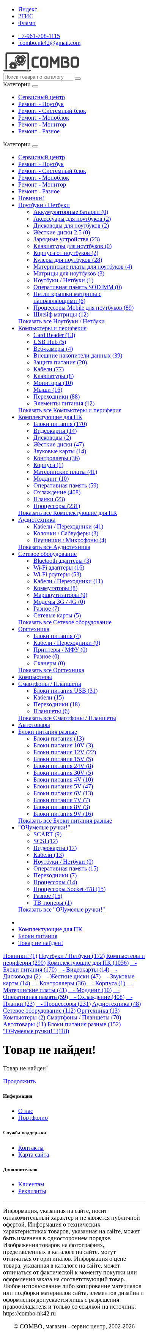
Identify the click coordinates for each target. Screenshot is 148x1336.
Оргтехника (33, 629)
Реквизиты (32, 1191)
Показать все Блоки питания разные (65, 820)
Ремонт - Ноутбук (41, 104)
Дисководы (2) (52, 437)
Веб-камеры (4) (53, 348)
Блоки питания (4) (57, 636)
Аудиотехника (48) (116, 1003)
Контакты (31, 1147)
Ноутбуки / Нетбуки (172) (72, 956)
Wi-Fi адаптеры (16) (58, 567)
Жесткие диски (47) (58, 444)
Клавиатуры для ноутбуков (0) (72, 246)
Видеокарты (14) (55, 430)
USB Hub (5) (49, 342)
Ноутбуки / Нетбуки (44, 205)
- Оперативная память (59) (61, 993)
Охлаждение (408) (56, 492)
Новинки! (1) (20, 956)
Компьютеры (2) (24, 1017)
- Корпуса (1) (106, 983)
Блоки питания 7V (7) (61, 800)
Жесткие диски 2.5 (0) (61, 232)
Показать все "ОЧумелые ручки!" (61, 909)
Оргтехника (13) (98, 1010)
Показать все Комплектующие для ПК (67, 513)
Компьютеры (35, 677)
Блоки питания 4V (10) (63, 779)
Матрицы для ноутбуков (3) (68, 273)
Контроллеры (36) (56, 458)
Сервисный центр (41, 97)
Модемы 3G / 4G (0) (59, 601)
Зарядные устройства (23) (66, 239)
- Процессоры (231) (63, 1003)
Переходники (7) (55, 875)
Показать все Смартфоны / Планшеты (67, 718)
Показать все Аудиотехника (54, 547)
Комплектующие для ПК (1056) (88, 962)
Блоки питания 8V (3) (61, 807)
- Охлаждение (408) (96, 997)
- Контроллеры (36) (58, 983)
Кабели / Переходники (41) (68, 526)
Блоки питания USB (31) (65, 690)
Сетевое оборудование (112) (39, 1010)
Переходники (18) (56, 704)
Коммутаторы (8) (55, 588)
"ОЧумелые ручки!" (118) (36, 1031)
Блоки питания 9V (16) (63, 813)
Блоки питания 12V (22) (64, 752)
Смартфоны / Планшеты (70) (84, 1017)
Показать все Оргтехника (51, 670)
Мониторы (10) (53, 383)
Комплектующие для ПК (50, 417)
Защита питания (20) (60, 362)
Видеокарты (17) (55, 848)
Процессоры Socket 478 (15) (69, 889)
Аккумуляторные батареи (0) (70, 212)
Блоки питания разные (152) (84, 1024)
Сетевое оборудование (47, 554)
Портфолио (33, 1117)
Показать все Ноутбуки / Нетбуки (61, 321)
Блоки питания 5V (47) (63, 786)
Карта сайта (33, 1154)
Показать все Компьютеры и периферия (69, 410)
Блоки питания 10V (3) (63, 745)
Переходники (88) (56, 396)
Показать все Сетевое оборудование (65, 622)
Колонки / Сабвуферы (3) (65, 533)
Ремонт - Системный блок (52, 111)
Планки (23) (49, 499)
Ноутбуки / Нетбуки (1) (63, 280)
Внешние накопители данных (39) (77, 355)
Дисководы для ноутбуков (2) (71, 225)
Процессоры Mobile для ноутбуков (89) (83, 307)
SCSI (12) (45, 841)
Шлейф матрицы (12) (60, 314)
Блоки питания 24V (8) (63, 766)
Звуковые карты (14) (59, 451)
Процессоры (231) (56, 506)
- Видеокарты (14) (83, 969)
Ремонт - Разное (39, 131)
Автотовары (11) (24, 1024)
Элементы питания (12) (63, 403)
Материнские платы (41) (65, 472)
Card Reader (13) (54, 335)
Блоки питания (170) (60, 424)
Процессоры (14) (55, 882)
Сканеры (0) (49, 663)
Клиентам (31, 1184)
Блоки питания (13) (58, 738)
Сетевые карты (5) (57, 615)
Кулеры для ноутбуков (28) (67, 259)
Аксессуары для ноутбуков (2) (72, 218)
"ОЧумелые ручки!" (44, 827)
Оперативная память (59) (65, 485)
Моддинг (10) (51, 478)
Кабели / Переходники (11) (68, 581)
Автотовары (34, 725)
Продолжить (19, 1081)
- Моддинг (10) (90, 990)
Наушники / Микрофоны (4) (69, 540)
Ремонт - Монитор (42, 124)
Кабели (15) (48, 697)
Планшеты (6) (51, 711)
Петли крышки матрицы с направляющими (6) (67, 297)
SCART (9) (47, 834)
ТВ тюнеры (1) (52, 902)
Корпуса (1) (48, 465)
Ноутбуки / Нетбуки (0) (63, 861)
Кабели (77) (48, 369)
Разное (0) (46, 656)
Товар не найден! (40, 943)
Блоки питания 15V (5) (63, 759)
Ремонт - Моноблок (43, 117)
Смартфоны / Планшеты (49, 684)
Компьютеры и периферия (52, 328)
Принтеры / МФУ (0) (60, 649)
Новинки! (31, 198)
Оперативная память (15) (65, 868)
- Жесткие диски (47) (71, 976)
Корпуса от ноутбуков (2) (65, 253)
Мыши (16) (47, 389)
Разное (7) (46, 608)
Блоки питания (37, 936)
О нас (25, 1111)
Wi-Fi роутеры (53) (57, 574)
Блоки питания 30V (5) (63, 772)
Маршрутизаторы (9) (60, 595)
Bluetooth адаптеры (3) (62, 560)
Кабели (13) (48, 855)
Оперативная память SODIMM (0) (77, 287)
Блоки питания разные (47, 731)
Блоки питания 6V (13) (63, 793)
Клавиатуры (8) (53, 376)
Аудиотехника (36, 519)
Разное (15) (47, 896)
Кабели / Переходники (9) (66, 643)
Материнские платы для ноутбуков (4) (82, 266)
